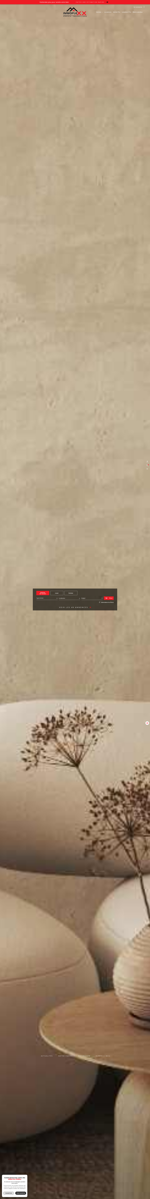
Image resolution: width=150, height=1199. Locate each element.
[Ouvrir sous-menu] (102, 12)
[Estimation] (147, 723)
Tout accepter (21, 1193)
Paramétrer (8, 1193)
